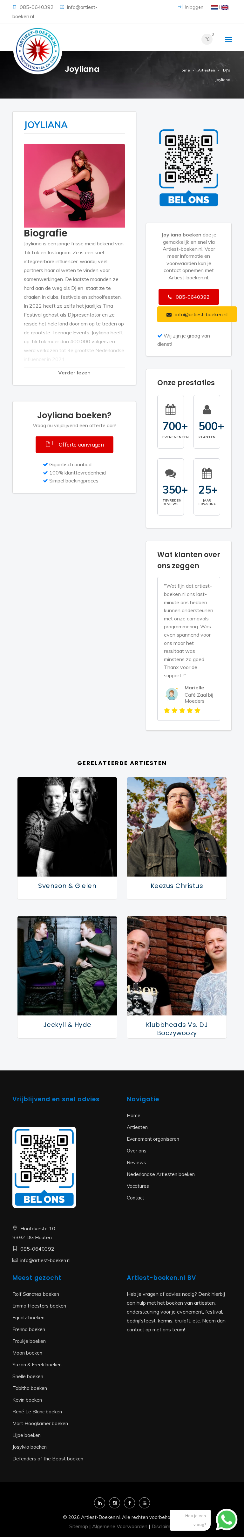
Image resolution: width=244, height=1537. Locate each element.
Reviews (136, 1162)
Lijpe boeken (26, 1435)
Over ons (136, 1151)
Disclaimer (163, 1526)
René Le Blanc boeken (37, 1412)
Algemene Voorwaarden (119, 1526)
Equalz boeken (28, 1318)
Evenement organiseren (153, 1139)
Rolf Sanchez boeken (35, 1294)
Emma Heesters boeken (39, 1306)
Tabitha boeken (29, 1388)
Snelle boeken (27, 1376)
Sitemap (78, 1526)
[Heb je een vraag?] (222, 1523)
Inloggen (193, 7)
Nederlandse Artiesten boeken (161, 1174)
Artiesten (206, 70)
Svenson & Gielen (67, 885)
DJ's (226, 70)
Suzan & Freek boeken (37, 1365)
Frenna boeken (28, 1329)
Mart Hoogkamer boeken (40, 1423)
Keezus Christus (177, 885)
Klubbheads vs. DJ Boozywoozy (177, 1028)
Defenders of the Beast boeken (47, 1459)
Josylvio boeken (29, 1447)
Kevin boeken (27, 1400)
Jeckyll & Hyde (67, 1024)
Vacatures (138, 1186)
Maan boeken (27, 1353)
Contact (135, 1198)
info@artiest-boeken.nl (45, 1260)
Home (184, 70)
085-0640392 (37, 7)
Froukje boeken (29, 1341)
